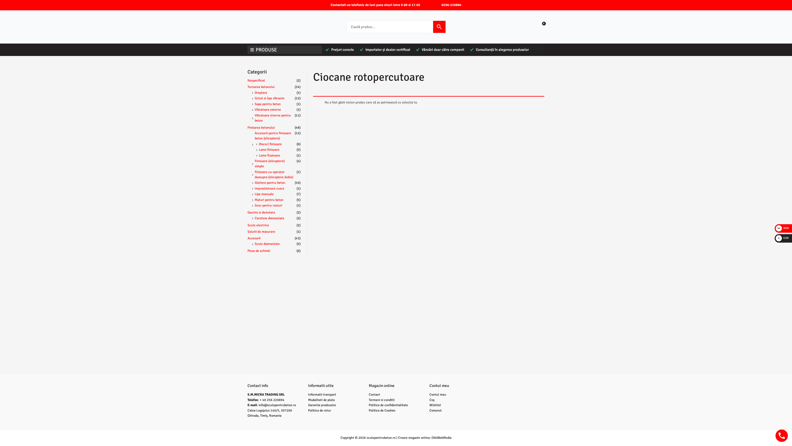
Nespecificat (256, 80)
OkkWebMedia (441, 438)
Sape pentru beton (268, 104)
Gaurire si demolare (261, 212)
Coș (432, 400)
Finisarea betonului (261, 128)
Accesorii (254, 238)
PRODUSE (266, 50)
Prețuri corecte (342, 49)
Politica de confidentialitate (388, 405)
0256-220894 (451, 5)
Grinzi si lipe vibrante (269, 98)
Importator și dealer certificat (387, 49)
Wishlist (435, 405)
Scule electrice (258, 225)
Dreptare (261, 93)
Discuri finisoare (270, 144)
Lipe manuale (264, 194)
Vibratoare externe (268, 110)
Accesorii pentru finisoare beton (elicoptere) (273, 135)
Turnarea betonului (261, 87)
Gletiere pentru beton (270, 183)
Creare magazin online (414, 438)
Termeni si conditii (382, 400)
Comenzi (435, 410)
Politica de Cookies (382, 410)
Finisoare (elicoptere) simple (270, 163)
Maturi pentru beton (269, 200)
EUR (783, 238)
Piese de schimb (259, 251)
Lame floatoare (269, 155)
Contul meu (437, 395)
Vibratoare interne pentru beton (273, 118)
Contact (374, 395)
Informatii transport (322, 395)
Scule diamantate (267, 244)
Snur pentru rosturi (268, 205)
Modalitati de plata (321, 400)
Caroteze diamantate (269, 218)
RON (783, 228)
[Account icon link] (528, 27)
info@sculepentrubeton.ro (277, 405)
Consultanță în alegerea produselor (502, 49)
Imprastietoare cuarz (269, 188)
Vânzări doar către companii (443, 49)
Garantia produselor (322, 405)
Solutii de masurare (261, 232)
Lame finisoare (269, 150)
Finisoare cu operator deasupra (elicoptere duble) (274, 174)
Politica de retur (319, 410)
